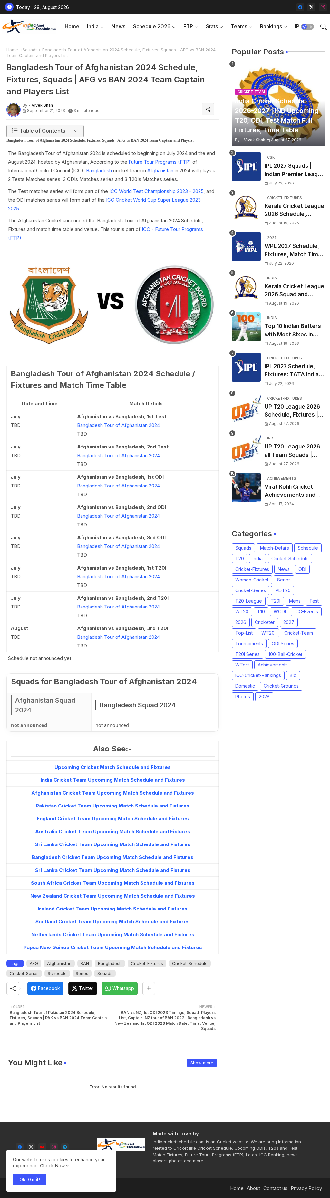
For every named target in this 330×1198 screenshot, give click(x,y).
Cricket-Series (24, 973)
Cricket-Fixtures (147, 963)
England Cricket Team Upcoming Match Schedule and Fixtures (113, 819)
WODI (280, 611)
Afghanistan (160, 170)
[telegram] (65, 1147)
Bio (293, 675)
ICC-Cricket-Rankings (258, 675)
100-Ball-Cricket (285, 654)
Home (72, 26)
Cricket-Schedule (190, 963)
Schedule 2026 (151, 26)
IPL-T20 (283, 590)
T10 (261, 611)
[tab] (72, 26)
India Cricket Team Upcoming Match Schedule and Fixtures (113, 780)
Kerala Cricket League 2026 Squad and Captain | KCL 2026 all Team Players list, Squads (294, 291)
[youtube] (42, 1147)
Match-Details (274, 548)
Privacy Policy (306, 1188)
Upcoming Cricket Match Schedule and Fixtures (112, 767)
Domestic (245, 686)
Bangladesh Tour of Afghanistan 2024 (118, 425)
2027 (288, 622)
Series (82, 973)
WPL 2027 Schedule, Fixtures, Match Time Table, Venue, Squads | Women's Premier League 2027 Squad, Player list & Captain (294, 251)
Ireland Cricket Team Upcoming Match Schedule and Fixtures (113, 909)
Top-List (244, 633)
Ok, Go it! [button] (29, 1179)
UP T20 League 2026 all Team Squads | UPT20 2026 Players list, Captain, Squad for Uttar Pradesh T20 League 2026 (294, 451)
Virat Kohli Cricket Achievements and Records (290, 491)
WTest (242, 664)
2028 (264, 696)
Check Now (52, 1165)
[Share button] (148, 988)
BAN (85, 963)
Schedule (57, 973)
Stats (212, 26)
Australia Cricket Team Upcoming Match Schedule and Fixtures (112, 831)
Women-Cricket (251, 579)
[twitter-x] (311, 7)
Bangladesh (99, 170)
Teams (239, 26)
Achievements (273, 664)
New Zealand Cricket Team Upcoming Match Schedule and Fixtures (112, 896)
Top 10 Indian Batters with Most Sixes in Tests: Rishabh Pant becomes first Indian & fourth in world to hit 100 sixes (295, 331)
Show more (201, 1062)
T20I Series (247, 654)
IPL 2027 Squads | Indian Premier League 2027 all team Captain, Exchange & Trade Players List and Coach (295, 170)
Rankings (271, 26)
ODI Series (283, 643)
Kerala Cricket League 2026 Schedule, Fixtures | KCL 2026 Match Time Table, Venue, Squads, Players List (294, 211)
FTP (188, 26)
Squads (30, 49)
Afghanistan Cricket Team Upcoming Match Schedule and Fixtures (112, 793)
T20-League (248, 601)
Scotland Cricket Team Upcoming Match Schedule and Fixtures (112, 922)
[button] (307, 27)
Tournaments (249, 643)
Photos (242, 696)
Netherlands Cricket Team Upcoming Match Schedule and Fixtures (112, 934)
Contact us (275, 1188)
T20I (275, 601)
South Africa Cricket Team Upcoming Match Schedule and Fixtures (113, 883)
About (253, 1188)
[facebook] (300, 7)
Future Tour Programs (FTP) (160, 162)
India (93, 26)
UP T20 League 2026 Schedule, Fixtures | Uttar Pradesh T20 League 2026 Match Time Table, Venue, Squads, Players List (292, 411)
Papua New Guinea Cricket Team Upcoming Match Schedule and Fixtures (113, 947)
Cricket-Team (298, 633)
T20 (239, 558)
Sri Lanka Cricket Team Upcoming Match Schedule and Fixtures (112, 844)
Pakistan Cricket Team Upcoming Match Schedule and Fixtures (112, 806)
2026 (240, 622)
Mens (295, 601)
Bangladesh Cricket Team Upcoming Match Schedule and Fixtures (112, 857)
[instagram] (323, 7)
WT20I (268, 633)
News (118, 26)
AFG (34, 963)
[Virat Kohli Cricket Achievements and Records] (246, 487)
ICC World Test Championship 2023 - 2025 (156, 191)
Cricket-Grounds (281, 686)
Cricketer (265, 622)
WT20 (241, 611)
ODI (302, 569)
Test (314, 601)
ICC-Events (306, 611)
